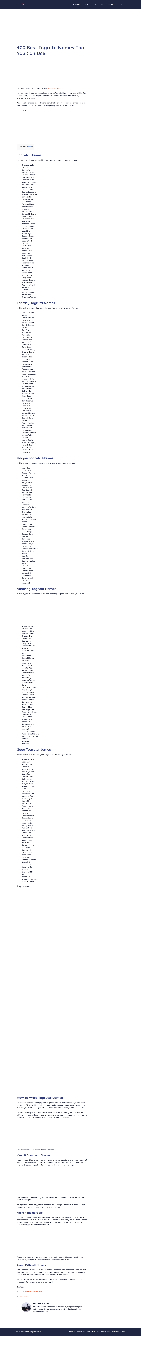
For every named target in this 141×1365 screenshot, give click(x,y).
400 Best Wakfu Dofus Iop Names (31, 1292)
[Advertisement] (52, 30)
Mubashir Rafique (55, 88)
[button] (121, 4)
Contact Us (112, 4)
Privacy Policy (105, 1332)
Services (76, 4)
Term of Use (81, 1332)
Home (123, 1332)
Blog (86, 4)
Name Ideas (23, 1297)
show (30, 147)
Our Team (99, 4)
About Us (72, 1332)
